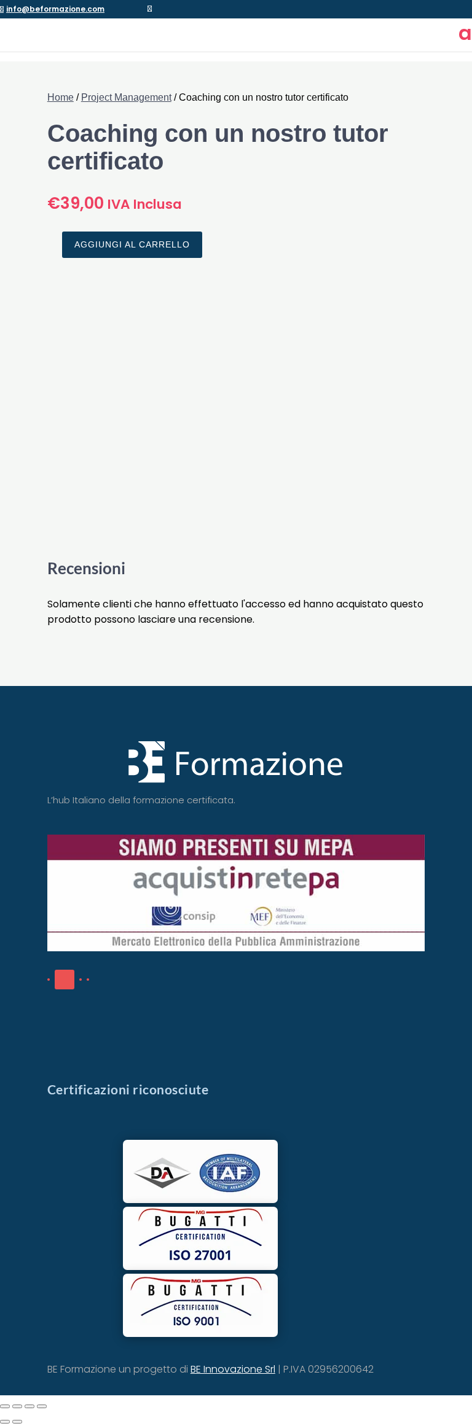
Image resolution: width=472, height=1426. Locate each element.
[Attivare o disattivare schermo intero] (17, 1406)
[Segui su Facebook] (48, 979)
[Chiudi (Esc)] (42, 1406)
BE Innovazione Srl (233, 1369)
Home (60, 97)
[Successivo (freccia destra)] (17, 1422)
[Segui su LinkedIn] (64, 979)
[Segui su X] (80, 979)
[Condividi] (29, 1406)
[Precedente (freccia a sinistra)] (5, 1422)
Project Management (126, 97)
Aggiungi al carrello (132, 244)
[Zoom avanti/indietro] (5, 1406)
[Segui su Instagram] (88, 979)
